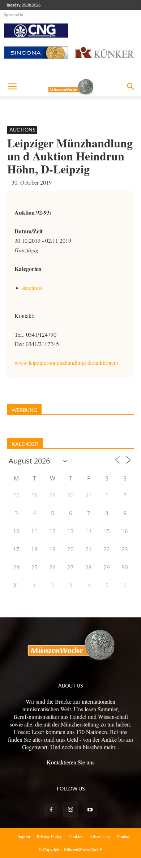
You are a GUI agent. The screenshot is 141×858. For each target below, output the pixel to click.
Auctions (22, 129)
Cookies (76, 836)
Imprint (23, 836)
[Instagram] (70, 809)
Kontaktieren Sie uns (70, 762)
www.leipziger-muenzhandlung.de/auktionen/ (66, 362)
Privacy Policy (49, 836)
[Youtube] (90, 810)
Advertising (100, 836)
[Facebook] (51, 810)
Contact (123, 836)
